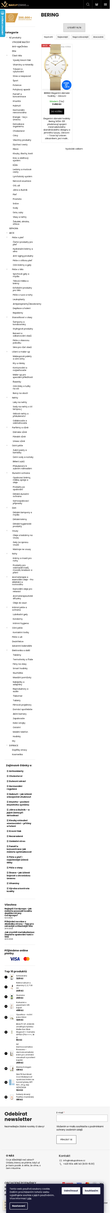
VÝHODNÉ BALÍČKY (21, 42)
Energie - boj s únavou (20, 118)
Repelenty (18, 312)
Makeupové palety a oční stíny (22, 357)
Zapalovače (19, 718)
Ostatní (17, 727)
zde (29, 1198)
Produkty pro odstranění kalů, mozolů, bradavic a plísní (22, 569)
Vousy (15, 530)
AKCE (11, 232)
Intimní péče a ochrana (19, 608)
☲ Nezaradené (15, 836)
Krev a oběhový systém (21, 159)
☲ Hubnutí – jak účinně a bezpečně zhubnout (19, 795)
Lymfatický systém (22, 176)
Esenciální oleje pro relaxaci (22, 590)
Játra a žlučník (20, 189)
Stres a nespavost (22, 76)
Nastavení (18, 1206)
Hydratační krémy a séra (23, 250)
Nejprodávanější (81, 37)
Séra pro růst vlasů (22, 347)
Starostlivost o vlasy (22, 317)
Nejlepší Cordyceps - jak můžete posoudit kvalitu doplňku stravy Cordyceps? (18, 912)
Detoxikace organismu (18, 125)
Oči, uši (16, 185)
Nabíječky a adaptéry (18, 683)
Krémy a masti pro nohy (22, 559)
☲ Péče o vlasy (15, 867)
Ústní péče (17, 445)
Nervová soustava (22, 181)
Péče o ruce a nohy (23, 294)
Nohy (14, 553)
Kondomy (18, 618)
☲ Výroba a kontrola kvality (18, 890)
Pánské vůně (19, 436)
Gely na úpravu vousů (20, 543)
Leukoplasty (19, 299)
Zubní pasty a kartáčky (20, 451)
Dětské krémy (20, 519)
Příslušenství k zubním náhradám (22, 467)
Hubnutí (17, 105)
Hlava (15, 148)
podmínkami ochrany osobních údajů (79, 1128)
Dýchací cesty (20, 144)
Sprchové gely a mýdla (21, 275)
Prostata (17, 199)
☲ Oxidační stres (16, 841)
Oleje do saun (20, 602)
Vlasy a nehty (20, 217)
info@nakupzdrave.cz (74, 1160)
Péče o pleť (18, 237)
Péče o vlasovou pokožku (21, 341)
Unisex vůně (19, 441)
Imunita (17, 101)
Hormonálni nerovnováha (19, 111)
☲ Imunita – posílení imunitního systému (18, 803)
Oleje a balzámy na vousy (23, 536)
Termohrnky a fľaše (23, 659)
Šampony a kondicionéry (19, 323)
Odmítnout (71, 1190)
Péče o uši (17, 636)
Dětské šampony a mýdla (22, 513)
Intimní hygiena (21, 623)
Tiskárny (17, 654)
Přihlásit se (66, 1139)
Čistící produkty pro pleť (23, 243)
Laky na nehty (20, 402)
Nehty (15, 397)
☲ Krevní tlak (14, 831)
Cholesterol (18, 130)
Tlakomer (17, 695)
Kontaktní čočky (21, 632)
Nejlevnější (63, 37)
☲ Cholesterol (14, 776)
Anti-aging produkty (23, 255)
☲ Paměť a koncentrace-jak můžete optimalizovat (19, 849)
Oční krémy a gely (22, 265)
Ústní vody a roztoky (23, 457)
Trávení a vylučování (18, 70)
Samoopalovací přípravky (21, 502)
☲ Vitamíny (13, 883)
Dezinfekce (17, 641)
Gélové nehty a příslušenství (20, 415)
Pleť (15, 194)
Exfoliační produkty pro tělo (22, 289)
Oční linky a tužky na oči (21, 387)
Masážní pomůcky (22, 677)
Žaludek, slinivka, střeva (21, 222)
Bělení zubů (18, 461)
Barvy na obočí (20, 393)
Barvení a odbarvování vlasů (22, 334)
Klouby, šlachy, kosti (23, 153)
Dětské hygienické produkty (22, 525)
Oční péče (17, 627)
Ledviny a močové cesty (22, 170)
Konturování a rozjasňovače (20, 369)
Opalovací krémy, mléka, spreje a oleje (22, 480)
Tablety (17, 700)
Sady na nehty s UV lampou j (22, 408)
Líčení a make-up (21, 351)
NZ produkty (15, 37)
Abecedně (98, 37)
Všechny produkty (22, 140)
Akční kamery (20, 713)
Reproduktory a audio (20, 690)
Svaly (15, 207)
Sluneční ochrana (21, 473)
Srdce (16, 203)
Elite (14, 51)
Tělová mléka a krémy (20, 282)
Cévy (15, 135)
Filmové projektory (22, 704)
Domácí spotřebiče (22, 709)
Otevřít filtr (74, 27)
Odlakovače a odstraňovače (20, 422)
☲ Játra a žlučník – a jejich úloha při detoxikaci (18, 812)
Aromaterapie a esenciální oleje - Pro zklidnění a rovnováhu (22, 581)
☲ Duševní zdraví (16, 781)
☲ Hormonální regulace (14, 787)
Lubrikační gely (20, 614)
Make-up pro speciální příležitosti (23, 376)
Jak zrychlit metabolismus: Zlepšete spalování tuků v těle (20, 934)
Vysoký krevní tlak (22, 60)
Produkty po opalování (19, 488)
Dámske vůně (20, 432)
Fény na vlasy (20, 664)
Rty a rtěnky (19, 363)
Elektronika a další (21, 650)
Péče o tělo (17, 269)
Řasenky (17, 381)
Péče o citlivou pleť (22, 260)
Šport (15, 80)
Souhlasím (91, 1190)
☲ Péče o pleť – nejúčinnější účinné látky (17, 860)
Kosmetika (17, 754)
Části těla (17, 55)
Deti (14, 507)
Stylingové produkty (23, 328)
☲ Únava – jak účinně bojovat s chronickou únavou (18, 875)
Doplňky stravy (19, 749)
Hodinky (17, 736)
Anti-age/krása (20, 46)
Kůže (15, 165)
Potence (17, 85)
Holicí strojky (19, 723)
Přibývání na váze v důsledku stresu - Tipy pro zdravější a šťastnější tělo (19, 924)
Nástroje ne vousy (22, 549)
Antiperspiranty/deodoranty (24, 303)
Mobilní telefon (20, 731)
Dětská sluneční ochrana (21, 495)
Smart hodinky (20, 668)
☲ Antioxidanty (15, 771)
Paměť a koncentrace (19, 95)
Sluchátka (18, 672)
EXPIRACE (13, 745)
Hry (13, 741)
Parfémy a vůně (20, 427)
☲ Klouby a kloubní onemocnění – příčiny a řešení (19, 823)
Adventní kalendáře (22, 645)
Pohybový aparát (21, 89)
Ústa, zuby (18, 212)
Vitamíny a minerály (23, 64)
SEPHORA (13, 228)
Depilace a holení (21, 308)
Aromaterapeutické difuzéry (23, 597)
